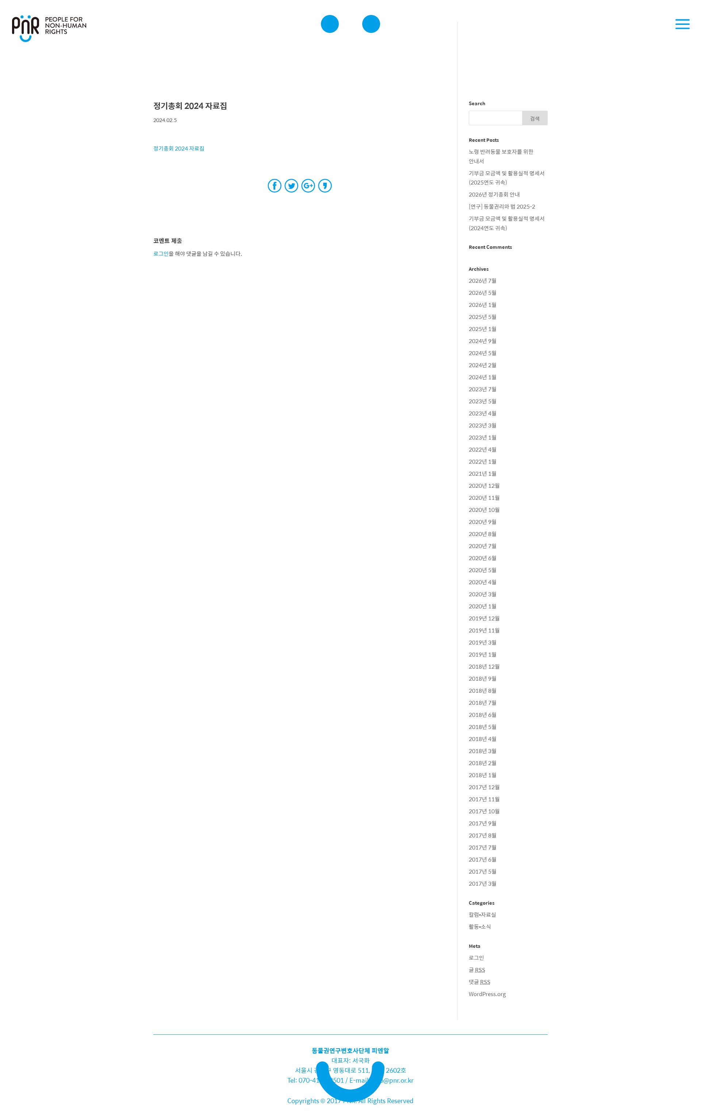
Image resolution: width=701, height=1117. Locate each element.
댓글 (479, 981)
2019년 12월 (484, 618)
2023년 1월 (483, 437)
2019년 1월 (483, 654)
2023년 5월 (483, 401)
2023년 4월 (483, 413)
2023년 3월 (483, 425)
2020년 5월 (483, 570)
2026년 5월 (483, 292)
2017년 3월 (483, 883)
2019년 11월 (484, 630)
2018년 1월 (483, 775)
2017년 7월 (483, 847)
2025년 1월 (483, 328)
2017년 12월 (484, 787)
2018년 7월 (483, 702)
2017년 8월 (483, 835)
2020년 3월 (483, 594)
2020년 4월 (483, 582)
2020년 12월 (484, 485)
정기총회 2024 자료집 (178, 148)
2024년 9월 (483, 341)
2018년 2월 (483, 763)
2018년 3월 (483, 750)
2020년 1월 (483, 606)
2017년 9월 (483, 823)
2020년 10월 (484, 509)
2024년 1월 (483, 377)
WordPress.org (487, 993)
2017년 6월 (483, 859)
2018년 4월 (483, 738)
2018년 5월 (483, 726)
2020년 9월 (483, 521)
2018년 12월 (484, 666)
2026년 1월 (483, 304)
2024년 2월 (483, 365)
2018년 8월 (483, 690)
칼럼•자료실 (482, 914)
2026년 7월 (483, 280)
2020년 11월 (484, 497)
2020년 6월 (483, 558)
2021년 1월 (483, 473)
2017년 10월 (484, 811)
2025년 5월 (483, 316)
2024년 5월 (483, 353)
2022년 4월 (483, 449)
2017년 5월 (483, 871)
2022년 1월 (483, 461)
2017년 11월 (484, 799)
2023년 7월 (483, 389)
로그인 (161, 253)
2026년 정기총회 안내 (494, 194)
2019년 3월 (483, 642)
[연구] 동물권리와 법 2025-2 (502, 206)
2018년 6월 (483, 714)
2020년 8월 (483, 533)
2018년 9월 (483, 678)
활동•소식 (480, 926)
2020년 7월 (483, 546)
